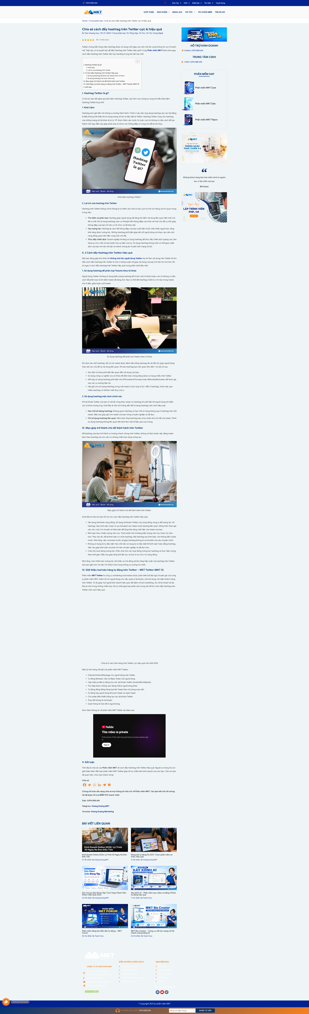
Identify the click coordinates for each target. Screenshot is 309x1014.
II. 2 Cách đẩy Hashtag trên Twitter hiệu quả (100, 73)
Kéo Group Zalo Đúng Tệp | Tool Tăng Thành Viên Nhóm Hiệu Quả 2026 (104, 894)
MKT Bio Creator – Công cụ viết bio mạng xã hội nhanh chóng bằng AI (152, 932)
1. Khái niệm (90, 67)
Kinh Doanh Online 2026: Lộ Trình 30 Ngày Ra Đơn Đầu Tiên (104, 856)
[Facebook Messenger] (109, 785)
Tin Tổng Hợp (132, 33)
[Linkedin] (99, 785)
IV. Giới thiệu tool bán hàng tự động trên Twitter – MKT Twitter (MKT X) (111, 84)
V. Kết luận (87, 87)
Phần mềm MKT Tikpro (206, 119)
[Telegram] (104, 785)
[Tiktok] (167, 992)
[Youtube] (162, 992)
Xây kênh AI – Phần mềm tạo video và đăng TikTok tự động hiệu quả (153, 894)
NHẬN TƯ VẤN (205, 1010)
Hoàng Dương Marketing (102, 811)
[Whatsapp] (94, 785)
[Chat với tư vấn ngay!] (6, 1002)
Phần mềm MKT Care (205, 87)
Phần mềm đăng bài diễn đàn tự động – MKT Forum (102, 932)
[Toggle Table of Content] (136, 61)
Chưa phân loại (119, 33)
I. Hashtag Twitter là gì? (92, 65)
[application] (168, 12)
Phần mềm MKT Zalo (205, 103)
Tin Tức (142, 33)
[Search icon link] (165, 3)
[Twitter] (89, 785)
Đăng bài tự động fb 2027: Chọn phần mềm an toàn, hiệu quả (151, 856)
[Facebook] (84, 785)
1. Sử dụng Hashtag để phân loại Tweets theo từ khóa (105, 76)
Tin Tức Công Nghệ (154, 33)
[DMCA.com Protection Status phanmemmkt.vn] (91, 991)
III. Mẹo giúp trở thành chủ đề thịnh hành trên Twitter (104, 81)
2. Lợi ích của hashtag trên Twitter (98, 70)
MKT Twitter (97, 575)
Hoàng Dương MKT (100, 806)
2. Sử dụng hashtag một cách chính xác (100, 78)
